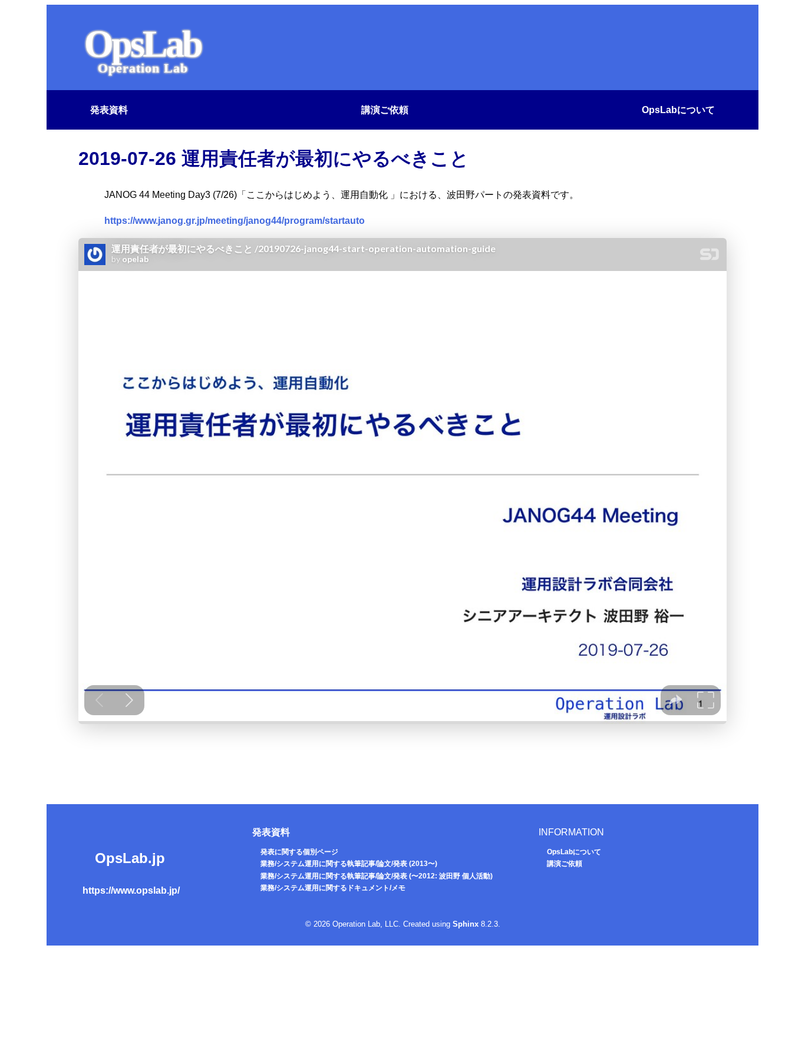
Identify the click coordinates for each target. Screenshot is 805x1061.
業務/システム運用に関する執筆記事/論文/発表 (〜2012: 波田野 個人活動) (376, 876)
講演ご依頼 (384, 110)
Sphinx (466, 924)
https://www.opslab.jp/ (131, 890)
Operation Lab (143, 68)
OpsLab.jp (130, 858)
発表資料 (109, 110)
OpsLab (142, 44)
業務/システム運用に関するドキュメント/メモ (332, 888)
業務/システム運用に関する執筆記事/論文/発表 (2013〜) (348, 864)
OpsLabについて (678, 110)
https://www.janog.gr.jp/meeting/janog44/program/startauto (234, 221)
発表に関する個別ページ (299, 852)
